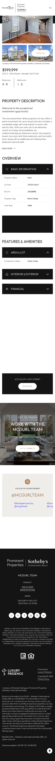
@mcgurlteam (27, 495)
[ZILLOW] (30, 615)
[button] (27, 448)
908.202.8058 (27, 587)
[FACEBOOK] (24, 615)
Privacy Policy (43, 679)
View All (40, 53)
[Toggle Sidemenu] (50, 8)
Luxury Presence (45, 672)
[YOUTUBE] (43, 615)
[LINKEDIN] (18, 615)
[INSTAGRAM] (11, 615)
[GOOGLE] (37, 615)
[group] (29, 521)
